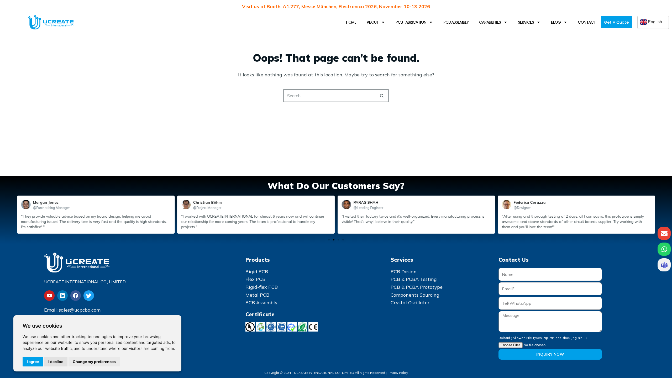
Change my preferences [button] (94, 361)
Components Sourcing (415, 295)
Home (351, 22)
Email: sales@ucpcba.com (72, 310)
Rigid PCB (256, 272)
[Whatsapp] (664, 249)
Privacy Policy (397, 373)
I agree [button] (33, 361)
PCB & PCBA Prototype (417, 287)
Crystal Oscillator (410, 303)
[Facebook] (75, 295)
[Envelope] (664, 233)
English (654, 22)
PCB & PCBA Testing (414, 279)
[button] (329, 239)
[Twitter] (88, 295)
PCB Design (404, 272)
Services (526, 22)
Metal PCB (257, 295)
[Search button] (381, 95)
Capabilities (490, 22)
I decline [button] (55, 361)
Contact (587, 22)
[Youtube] (49, 295)
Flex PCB (255, 279)
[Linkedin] (62, 295)
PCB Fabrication (411, 22)
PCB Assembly (456, 22)
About (373, 22)
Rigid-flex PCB (261, 287)
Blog (556, 22)
